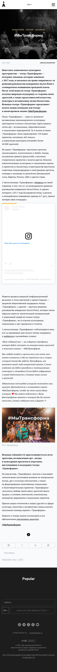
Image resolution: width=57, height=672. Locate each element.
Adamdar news (18, 29)
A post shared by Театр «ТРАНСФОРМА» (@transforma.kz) (29, 279)
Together (30, 29)
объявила (39, 182)
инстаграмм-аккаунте (28, 519)
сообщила (9, 336)
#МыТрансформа (37, 111)
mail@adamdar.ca (35, 633)
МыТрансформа (9, 553)
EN (28, 5)
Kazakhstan (40, 29)
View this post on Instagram (17, 243)
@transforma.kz (12, 445)
